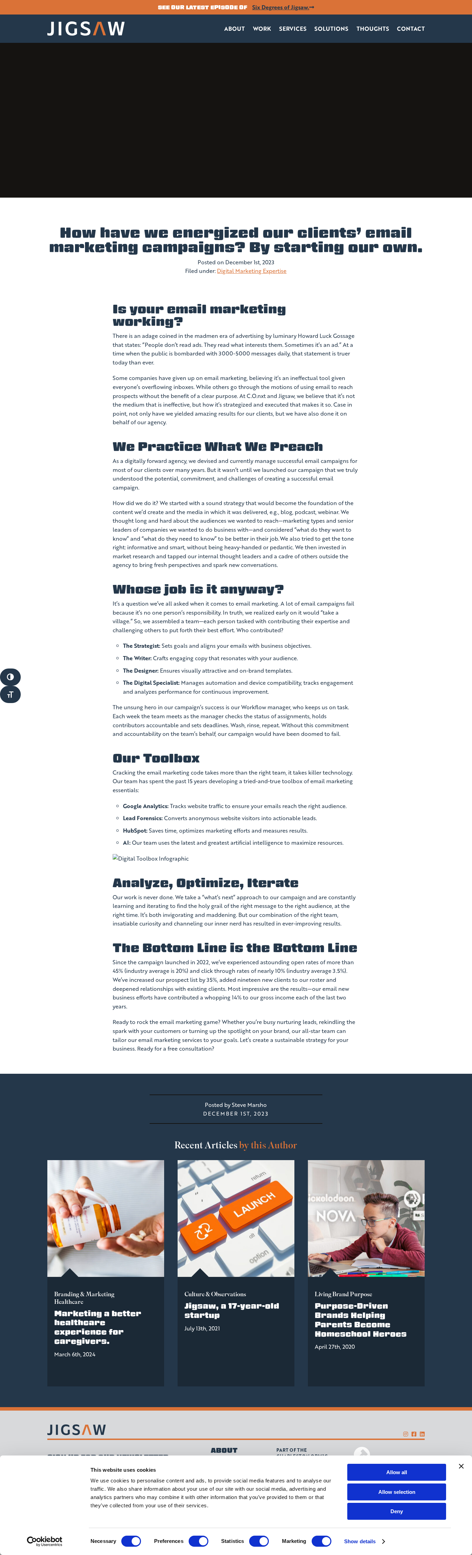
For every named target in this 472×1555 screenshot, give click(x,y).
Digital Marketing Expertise (251, 271)
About (234, 28)
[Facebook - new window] (414, 1434)
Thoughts (373, 28)
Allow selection (396, 1492)
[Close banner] (461, 1466)
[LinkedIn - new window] (422, 1434)
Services (292, 28)
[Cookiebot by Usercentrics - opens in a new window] (45, 1541)
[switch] (198, 1541)
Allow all (396, 1472)
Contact (411, 28)
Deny (396, 1511)
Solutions (331, 28)
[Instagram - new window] (405, 1434)
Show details (360, 1541)
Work (262, 28)
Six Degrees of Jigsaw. (280, 7)
